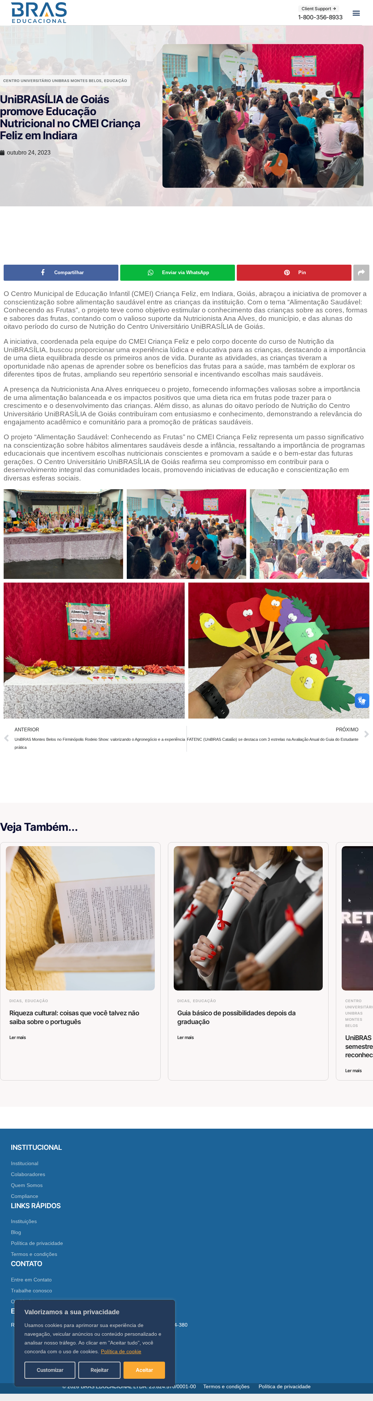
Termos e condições (34, 1254)
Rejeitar (100, 1370)
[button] (356, 13)
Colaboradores (28, 1174)
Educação (115, 80)
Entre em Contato (31, 1280)
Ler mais (17, 1037)
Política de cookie (121, 1351)
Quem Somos (27, 1185)
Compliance (24, 1196)
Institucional (24, 1163)
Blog (16, 1232)
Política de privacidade (37, 1243)
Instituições (24, 1221)
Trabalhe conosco (31, 1290)
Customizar (50, 1370)
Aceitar (144, 1370)
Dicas (15, 1001)
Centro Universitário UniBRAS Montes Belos (52, 80)
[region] (95, 1343)
